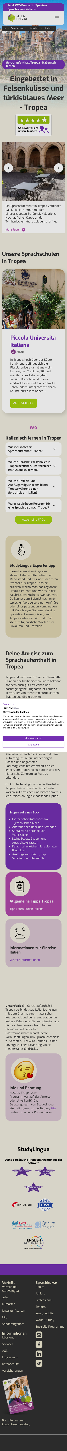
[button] (9, 704)
